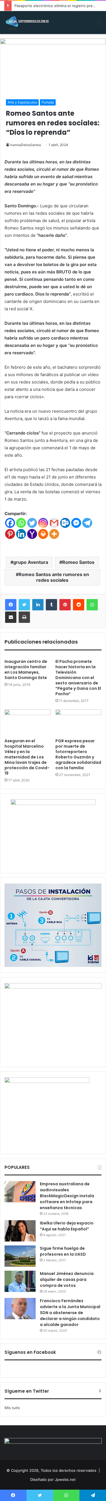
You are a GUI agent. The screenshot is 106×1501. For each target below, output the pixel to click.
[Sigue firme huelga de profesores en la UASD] (20, 1256)
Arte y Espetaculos (22, 102)
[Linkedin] (21, 534)
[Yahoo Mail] (32, 534)
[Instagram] (43, 523)
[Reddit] (78, 604)
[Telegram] (87, 523)
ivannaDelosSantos (25, 145)
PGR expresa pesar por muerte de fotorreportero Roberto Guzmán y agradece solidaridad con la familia (78, 754)
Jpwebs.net (65, 1479)
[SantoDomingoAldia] (26, 22)
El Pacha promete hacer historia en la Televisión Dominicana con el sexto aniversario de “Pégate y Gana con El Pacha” (78, 678)
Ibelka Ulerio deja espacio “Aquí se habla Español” (67, 1226)
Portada (48, 102)
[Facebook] (10, 523)
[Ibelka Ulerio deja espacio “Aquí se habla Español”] (20, 1230)
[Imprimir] (24, 617)
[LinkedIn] (38, 604)
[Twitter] (32, 523)
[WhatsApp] (92, 604)
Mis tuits (12, 1407)
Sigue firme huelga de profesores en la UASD (63, 1251)
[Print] (43, 534)
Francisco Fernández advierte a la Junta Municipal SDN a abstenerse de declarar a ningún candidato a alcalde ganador (70, 1312)
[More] (54, 534)
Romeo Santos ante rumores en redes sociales (54, 577)
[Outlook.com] (65, 523)
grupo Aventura (30, 562)
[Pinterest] (10, 534)
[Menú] (99, 24)
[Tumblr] (51, 604)
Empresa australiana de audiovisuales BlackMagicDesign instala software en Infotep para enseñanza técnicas (67, 1196)
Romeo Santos (78, 562)
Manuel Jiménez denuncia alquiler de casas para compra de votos (67, 1279)
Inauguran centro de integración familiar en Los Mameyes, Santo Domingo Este (26, 669)
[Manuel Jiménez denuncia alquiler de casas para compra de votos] (20, 1281)
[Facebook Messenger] (76, 523)
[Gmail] (54, 523)
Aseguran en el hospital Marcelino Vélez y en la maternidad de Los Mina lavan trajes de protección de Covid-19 (27, 757)
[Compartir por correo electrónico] (10, 617)
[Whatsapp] (21, 523)
